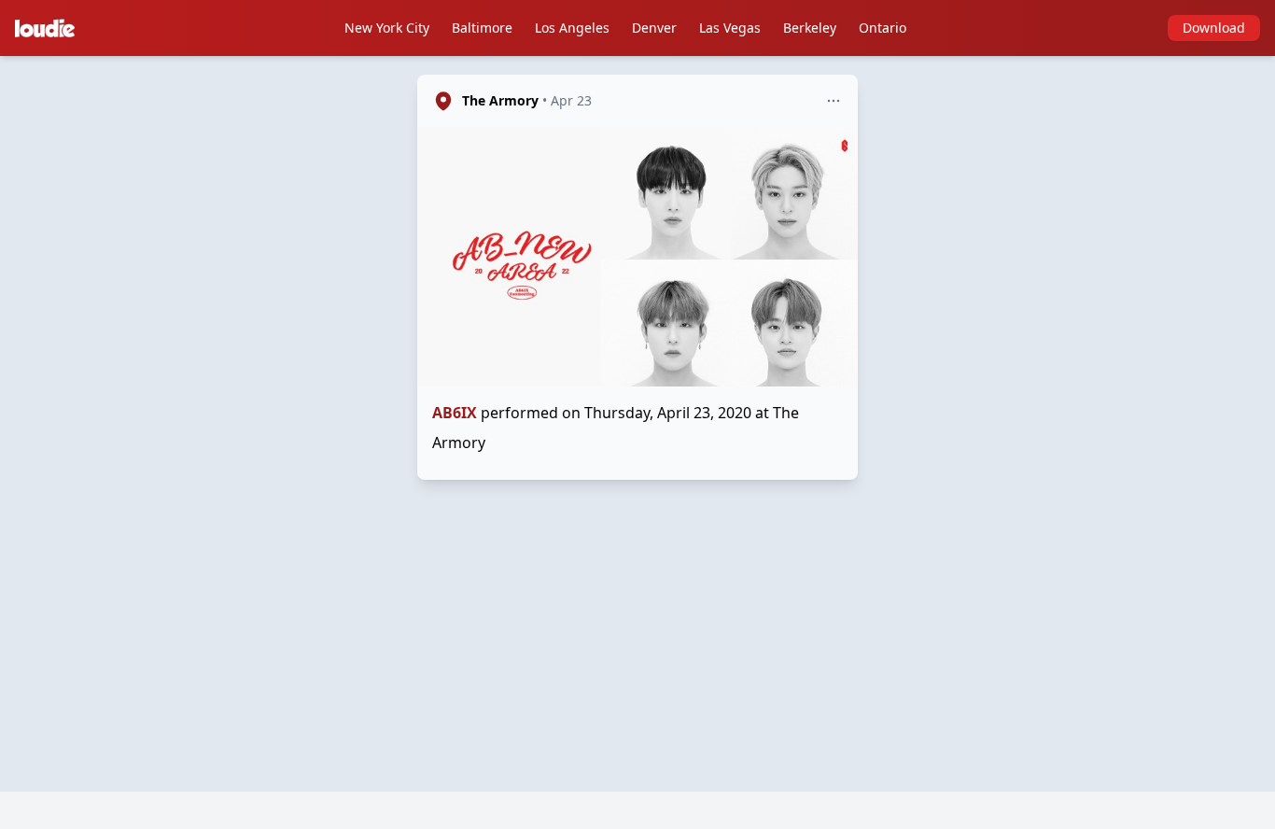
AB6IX (454, 412)
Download (1214, 27)
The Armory (500, 100)
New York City (386, 27)
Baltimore (482, 27)
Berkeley (809, 27)
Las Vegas (730, 27)
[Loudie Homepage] (48, 28)
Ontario (882, 27)
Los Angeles (572, 27)
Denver (654, 27)
